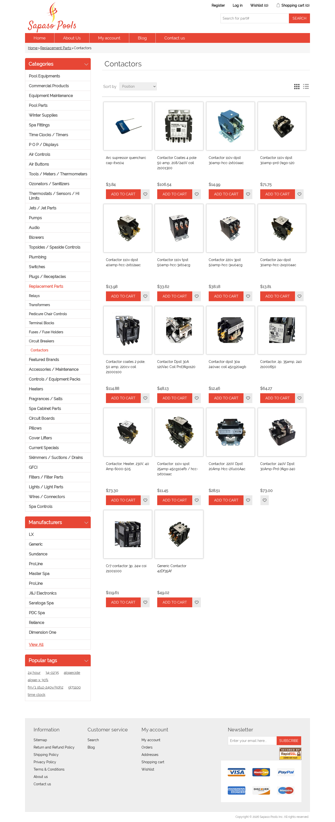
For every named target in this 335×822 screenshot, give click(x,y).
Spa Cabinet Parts (45, 408)
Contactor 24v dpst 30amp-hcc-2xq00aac (278, 262)
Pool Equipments (44, 76)
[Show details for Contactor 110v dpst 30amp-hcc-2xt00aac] (230, 126)
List (306, 86)
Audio (34, 227)
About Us (72, 38)
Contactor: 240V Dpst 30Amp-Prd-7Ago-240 (277, 466)
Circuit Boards (42, 418)
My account (109, 38)
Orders (147, 747)
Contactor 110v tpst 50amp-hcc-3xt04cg (173, 262)
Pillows (35, 428)
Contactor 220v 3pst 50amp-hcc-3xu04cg (226, 262)
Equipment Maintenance (51, 95)
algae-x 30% (38, 680)
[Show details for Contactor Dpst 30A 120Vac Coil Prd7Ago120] (179, 330)
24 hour (34, 672)
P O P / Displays (43, 144)
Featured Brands (44, 359)
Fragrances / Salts (46, 398)
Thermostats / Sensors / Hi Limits (54, 196)
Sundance (38, 554)
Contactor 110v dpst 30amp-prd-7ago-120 (277, 160)
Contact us (174, 38)
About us (41, 777)
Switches (37, 266)
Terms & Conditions (49, 769)
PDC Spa (37, 612)
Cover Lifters (40, 438)
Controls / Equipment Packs (54, 379)
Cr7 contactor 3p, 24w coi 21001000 (126, 568)
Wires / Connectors (47, 496)
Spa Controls (40, 506)
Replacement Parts (55, 48)
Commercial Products (49, 85)
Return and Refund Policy (54, 747)
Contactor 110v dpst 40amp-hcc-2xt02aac (123, 262)
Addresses (150, 755)
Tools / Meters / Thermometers (58, 174)
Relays (34, 296)
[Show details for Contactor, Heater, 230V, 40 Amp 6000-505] (128, 432)
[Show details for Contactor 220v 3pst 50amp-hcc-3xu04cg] (230, 228)
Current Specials (44, 447)
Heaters (36, 389)
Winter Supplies (43, 115)
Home (40, 38)
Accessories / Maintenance (53, 369)
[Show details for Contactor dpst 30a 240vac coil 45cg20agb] (230, 330)
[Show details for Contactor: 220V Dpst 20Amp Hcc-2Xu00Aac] (230, 432)
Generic (36, 544)
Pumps (35, 217)
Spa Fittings (39, 125)
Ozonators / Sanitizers (49, 183)
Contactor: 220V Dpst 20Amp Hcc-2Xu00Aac (227, 466)
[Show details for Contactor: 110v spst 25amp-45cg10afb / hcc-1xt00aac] (179, 432)
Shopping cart (153, 762)
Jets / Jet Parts (42, 208)
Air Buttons (39, 164)
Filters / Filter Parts (46, 477)
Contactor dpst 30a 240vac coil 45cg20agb (227, 364)
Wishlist (148, 769)
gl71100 (74, 687)
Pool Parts (38, 105)
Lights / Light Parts (46, 487)
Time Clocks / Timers (48, 134)
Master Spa (39, 573)
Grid (297, 86)
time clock (36, 694)
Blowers (36, 237)
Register (218, 5)
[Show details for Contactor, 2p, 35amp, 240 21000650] (282, 330)
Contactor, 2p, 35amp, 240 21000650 (281, 364)
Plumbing (37, 257)
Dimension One (42, 632)
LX (31, 534)
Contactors (39, 350)
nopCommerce (53, 817)
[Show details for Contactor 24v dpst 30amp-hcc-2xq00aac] (282, 228)
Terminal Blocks (41, 323)
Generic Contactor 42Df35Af (171, 568)
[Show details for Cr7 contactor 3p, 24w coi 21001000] (128, 534)
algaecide (72, 672)
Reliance (36, 622)
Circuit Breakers (41, 341)
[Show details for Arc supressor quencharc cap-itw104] (128, 126)
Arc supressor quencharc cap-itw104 (126, 160)
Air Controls (39, 154)
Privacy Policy (45, 762)
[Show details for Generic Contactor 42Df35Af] (179, 534)
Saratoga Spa (41, 603)
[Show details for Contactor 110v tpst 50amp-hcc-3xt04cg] (179, 228)
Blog (142, 38)
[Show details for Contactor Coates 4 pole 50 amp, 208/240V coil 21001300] (179, 126)
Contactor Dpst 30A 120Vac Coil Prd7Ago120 (176, 364)
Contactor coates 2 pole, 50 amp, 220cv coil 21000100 (125, 367)
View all (36, 644)
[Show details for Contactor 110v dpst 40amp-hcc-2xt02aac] (128, 228)
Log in (238, 5)
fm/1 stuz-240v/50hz (45, 687)
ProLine (36, 563)
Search (93, 740)
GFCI (33, 467)
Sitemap (40, 740)
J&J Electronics (43, 593)
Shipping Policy (46, 755)
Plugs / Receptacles (47, 276)
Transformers (39, 305)
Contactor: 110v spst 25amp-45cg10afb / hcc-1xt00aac (177, 469)
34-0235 (52, 672)
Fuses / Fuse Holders (46, 332)
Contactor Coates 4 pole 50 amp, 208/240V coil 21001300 (176, 163)
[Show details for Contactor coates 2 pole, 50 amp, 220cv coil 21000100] (128, 330)
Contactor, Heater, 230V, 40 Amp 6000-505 (127, 466)
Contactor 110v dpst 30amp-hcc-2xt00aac (226, 160)
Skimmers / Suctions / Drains (56, 457)
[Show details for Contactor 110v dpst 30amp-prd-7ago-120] (282, 126)
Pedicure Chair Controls (48, 314)
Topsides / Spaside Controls (54, 247)
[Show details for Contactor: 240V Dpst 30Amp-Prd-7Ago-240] (282, 432)
